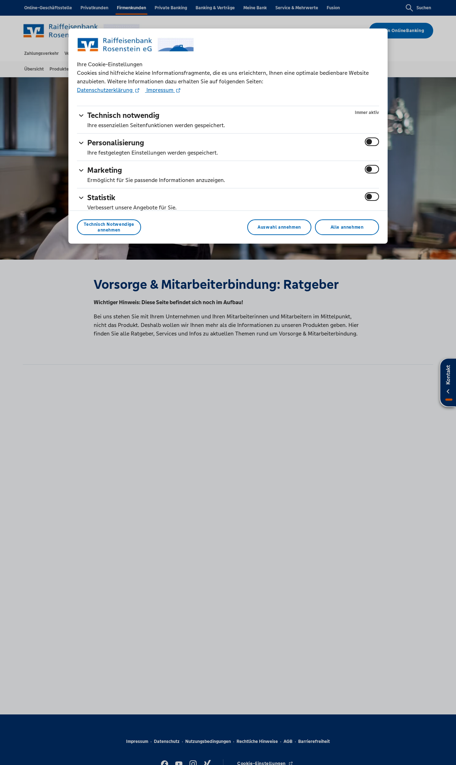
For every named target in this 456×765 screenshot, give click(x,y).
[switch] (372, 141)
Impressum (160, 90)
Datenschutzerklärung (105, 90)
